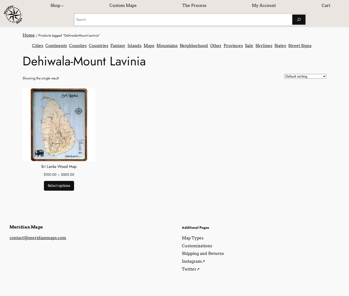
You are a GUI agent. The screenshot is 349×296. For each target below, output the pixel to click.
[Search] (299, 20)
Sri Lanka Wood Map (59, 166)
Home (29, 35)
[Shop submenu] (62, 5)
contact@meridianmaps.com (37, 237)
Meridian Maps (26, 227)
